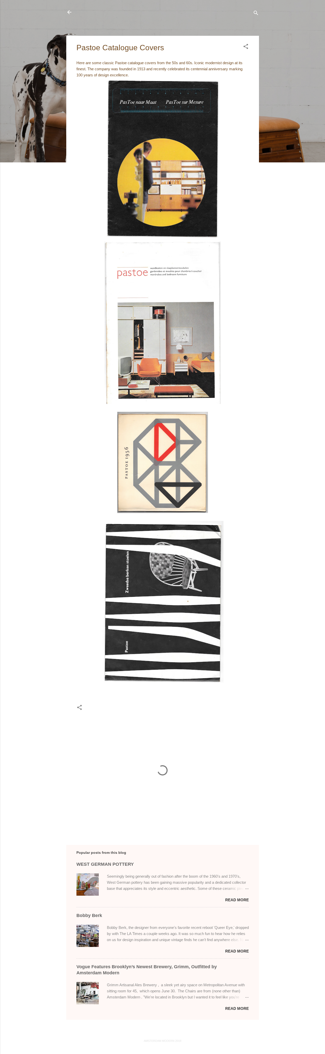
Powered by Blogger (165, 1030)
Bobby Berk (89, 915)
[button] (246, 47)
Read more (237, 900)
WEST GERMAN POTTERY (105, 864)
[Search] (256, 14)
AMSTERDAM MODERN (112, 12)
